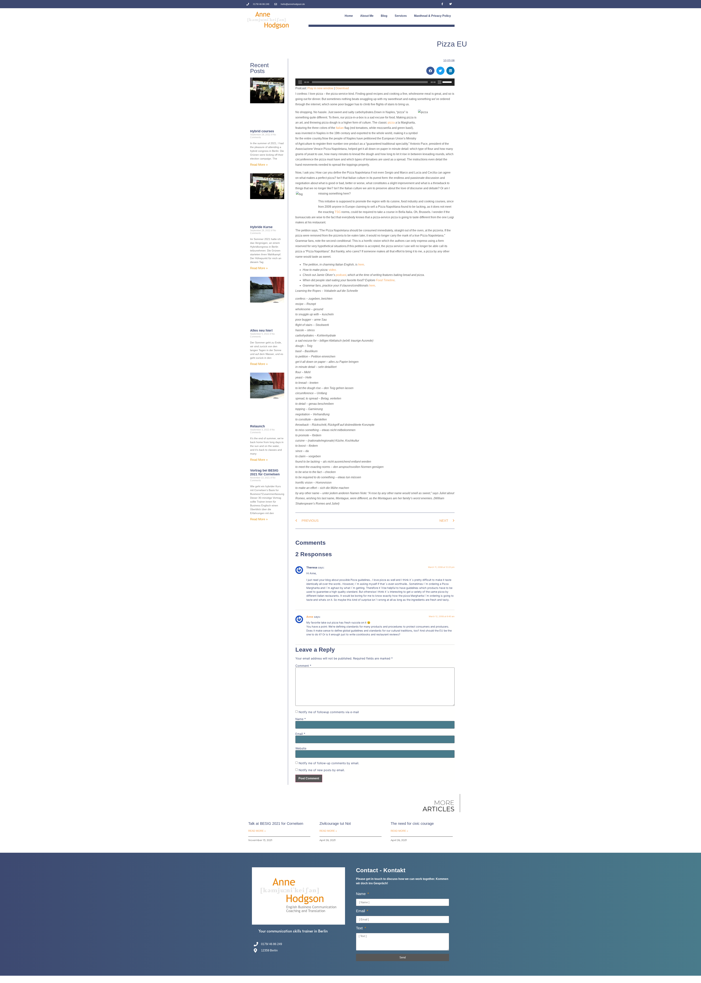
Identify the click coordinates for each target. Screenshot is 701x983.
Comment (303, 665)
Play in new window (320, 88)
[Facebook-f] (442, 4)
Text (360, 928)
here (361, 264)
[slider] (448, 81)
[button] (430, 71)
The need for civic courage (412, 824)
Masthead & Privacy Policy (432, 15)
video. (333, 269)
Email (300, 733)
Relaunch (257, 426)
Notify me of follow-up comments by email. (329, 763)
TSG (338, 211)
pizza (391, 122)
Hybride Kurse (261, 227)
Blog (384, 15)
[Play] (300, 82)
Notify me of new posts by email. (322, 770)
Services (401, 15)
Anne (309, 616)
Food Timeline (385, 280)
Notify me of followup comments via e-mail (329, 712)
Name (300, 718)
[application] (375, 82)
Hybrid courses (262, 131)
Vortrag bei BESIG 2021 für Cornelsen (265, 472)
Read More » (259, 164)
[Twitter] (450, 4)
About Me (367, 15)
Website (300, 748)
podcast (341, 274)
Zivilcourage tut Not (335, 824)
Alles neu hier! (261, 330)
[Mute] (439, 82)
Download (342, 88)
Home (349, 15)
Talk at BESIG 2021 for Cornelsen (275, 824)
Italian (340, 127)
